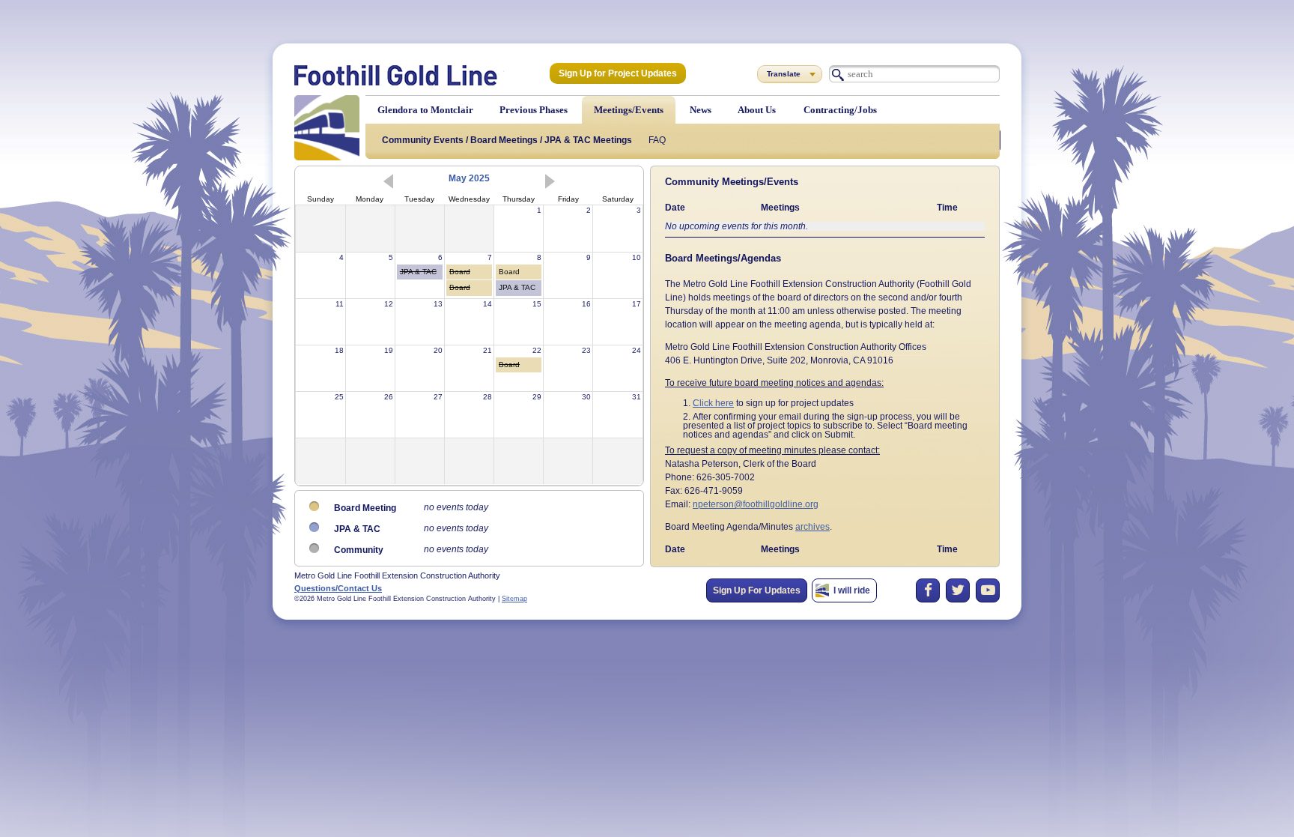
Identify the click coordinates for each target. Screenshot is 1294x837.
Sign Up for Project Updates (618, 73)
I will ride (851, 590)
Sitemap (514, 598)
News (700, 109)
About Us (757, 109)
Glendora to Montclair (425, 109)
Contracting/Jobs (840, 109)
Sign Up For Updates (757, 590)
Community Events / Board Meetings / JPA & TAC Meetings (507, 140)
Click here (713, 403)
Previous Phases (533, 109)
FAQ (657, 140)
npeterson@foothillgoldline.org (755, 504)
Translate (784, 74)
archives (812, 527)
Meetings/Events (628, 109)
